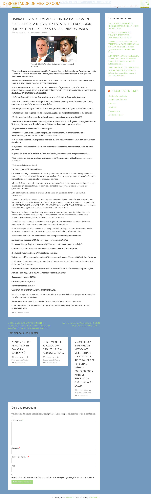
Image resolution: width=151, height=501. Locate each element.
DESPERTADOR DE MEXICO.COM (31, 3)
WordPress (70, 498)
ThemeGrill (94, 498)
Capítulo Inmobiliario (117, 96)
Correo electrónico (20, 457)
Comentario (17, 420)
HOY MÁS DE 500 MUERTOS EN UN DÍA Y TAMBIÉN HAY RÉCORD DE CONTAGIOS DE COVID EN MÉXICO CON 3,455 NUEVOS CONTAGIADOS (29, 325)
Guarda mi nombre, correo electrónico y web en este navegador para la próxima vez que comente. (53, 477)
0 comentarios (19, 363)
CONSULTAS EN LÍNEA (124, 91)
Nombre (15, 448)
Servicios (112, 107)
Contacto (112, 103)
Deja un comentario (21, 313)
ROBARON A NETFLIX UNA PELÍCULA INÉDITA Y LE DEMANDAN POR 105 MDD (120, 35)
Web (13, 466)
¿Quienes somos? (115, 115)
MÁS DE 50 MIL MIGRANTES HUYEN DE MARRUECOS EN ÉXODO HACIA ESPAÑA (123, 26)
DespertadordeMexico (38, 33)
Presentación (114, 111)
